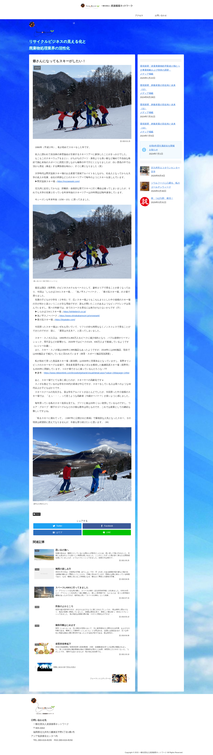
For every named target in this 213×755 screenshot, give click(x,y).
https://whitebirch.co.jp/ (74, 311)
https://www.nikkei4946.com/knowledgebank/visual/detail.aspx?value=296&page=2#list (86, 373)
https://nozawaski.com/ (68, 181)
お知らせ (153, 149)
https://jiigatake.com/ (65, 319)
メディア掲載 (146, 74)
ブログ (37, 514)
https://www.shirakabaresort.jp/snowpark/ (79, 315)
